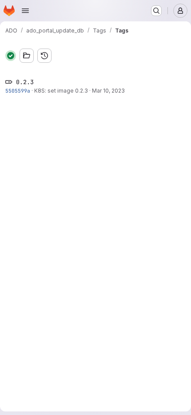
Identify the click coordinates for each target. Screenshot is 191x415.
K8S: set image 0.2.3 (61, 90)
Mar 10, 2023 (108, 90)
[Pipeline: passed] (10, 55)
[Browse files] (27, 56)
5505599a (17, 90)
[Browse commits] (44, 56)
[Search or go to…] (156, 10)
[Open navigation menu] (25, 11)
